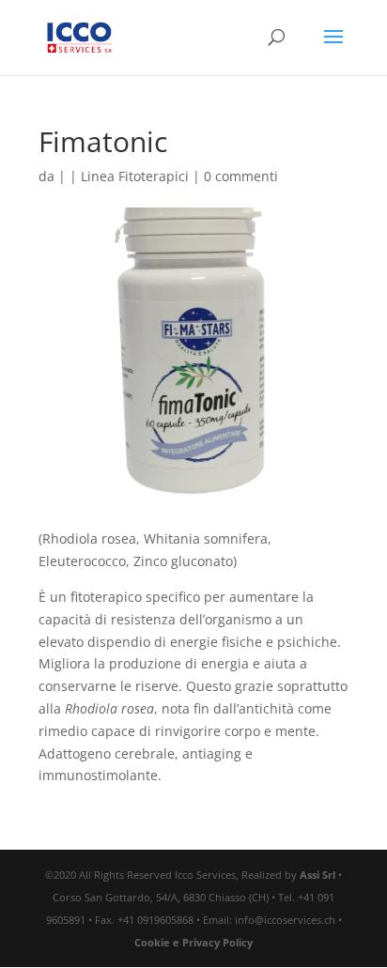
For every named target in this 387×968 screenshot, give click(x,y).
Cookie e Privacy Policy (193, 942)
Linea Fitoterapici (135, 176)
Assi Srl (317, 875)
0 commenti (241, 176)
